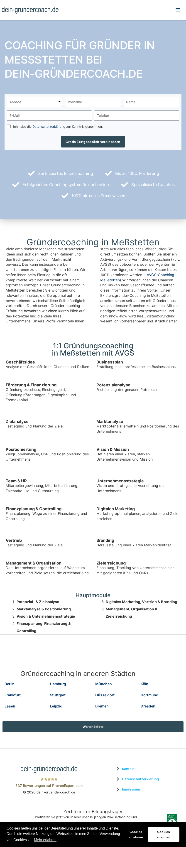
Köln (144, 684)
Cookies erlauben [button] (163, 834)
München (103, 684)
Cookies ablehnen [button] (136, 834)
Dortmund (149, 695)
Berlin (10, 684)
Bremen (102, 706)
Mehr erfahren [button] (45, 840)
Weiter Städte (93, 727)
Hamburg (58, 684)
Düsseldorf (105, 695)
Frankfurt (13, 695)
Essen (10, 706)
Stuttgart (58, 695)
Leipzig (56, 706)
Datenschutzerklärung (48, 126)
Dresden (148, 706)
